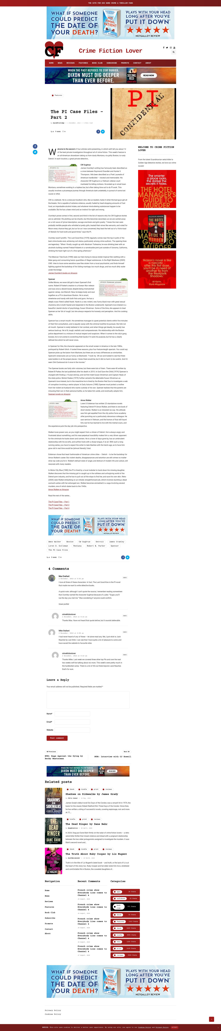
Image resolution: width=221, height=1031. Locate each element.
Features (83, 63)
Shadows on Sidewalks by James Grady (92, 794)
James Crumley (116, 542)
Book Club (97, 63)
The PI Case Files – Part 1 (58, 502)
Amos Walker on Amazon (58, 489)
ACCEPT (174, 1027)
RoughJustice (73, 828)
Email (49, 722)
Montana (77, 546)
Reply (125, 577)
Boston (70, 542)
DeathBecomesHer (74, 858)
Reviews (71, 63)
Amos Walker (54, 542)
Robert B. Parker (96, 546)
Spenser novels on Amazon (59, 394)
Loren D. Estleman (58, 546)
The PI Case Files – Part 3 (58, 505)
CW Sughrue (84, 542)
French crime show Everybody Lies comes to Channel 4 (92, 893)
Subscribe (112, 63)
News (60, 63)
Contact (137, 63)
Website (50, 730)
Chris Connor (73, 798)
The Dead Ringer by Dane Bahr (87, 824)
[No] (218, 1027)
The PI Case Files (58, 550)
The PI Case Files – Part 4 (58, 508)
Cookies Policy (53, 1014)
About (148, 63)
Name (49, 714)
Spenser (115, 546)
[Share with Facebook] (98, 132)
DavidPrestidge (58, 123)
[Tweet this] (103, 132)
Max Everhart (64, 576)
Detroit (100, 542)
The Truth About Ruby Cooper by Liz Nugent (96, 854)
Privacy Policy (53, 1010)
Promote (125, 63)
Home (51, 63)
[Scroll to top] (211, 1019)
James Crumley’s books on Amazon (62, 273)
